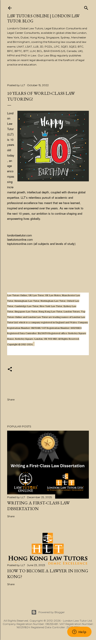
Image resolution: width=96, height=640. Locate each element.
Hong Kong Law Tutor (50, 311)
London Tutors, (72, 311)
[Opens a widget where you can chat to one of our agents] (79, 632)
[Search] (86, 7)
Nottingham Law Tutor (53, 300)
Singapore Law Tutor (26, 311)
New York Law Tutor (51, 306)
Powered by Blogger (51, 612)
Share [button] (11, 399)
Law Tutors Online (17, 295)
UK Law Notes (53, 295)
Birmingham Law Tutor (27, 300)
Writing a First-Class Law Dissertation (38, 505)
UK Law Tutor (36, 295)
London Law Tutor (38, 317)
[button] (10, 370)
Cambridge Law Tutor (26, 306)
